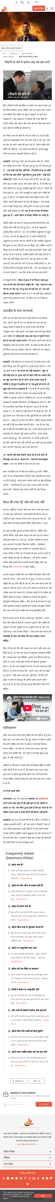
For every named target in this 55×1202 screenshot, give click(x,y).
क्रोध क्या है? (15, 864)
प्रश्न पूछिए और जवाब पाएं (26, 1144)
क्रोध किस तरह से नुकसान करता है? (26, 927)
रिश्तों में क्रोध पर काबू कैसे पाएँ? (24, 989)
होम (4, 53)
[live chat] (22, 2)
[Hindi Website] (4, 8)
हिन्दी (36, 2)
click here (7, 1196)
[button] (9, 1198)
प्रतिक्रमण (43, 798)
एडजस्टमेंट (18, 566)
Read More (26, 878)
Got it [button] (43, 1196)
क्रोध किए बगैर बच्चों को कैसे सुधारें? (25, 1031)
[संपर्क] (29, 2)
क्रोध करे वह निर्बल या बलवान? (23, 968)
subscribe (44, 1104)
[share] (16, 2)
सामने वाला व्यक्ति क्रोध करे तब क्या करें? (28, 1051)
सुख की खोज (39, 8)
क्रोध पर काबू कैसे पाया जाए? (22, 947)
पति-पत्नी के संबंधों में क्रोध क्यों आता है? (27, 1010)
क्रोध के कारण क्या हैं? (19, 906)
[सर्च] (47, 8)
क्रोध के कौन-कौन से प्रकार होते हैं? (25, 885)
